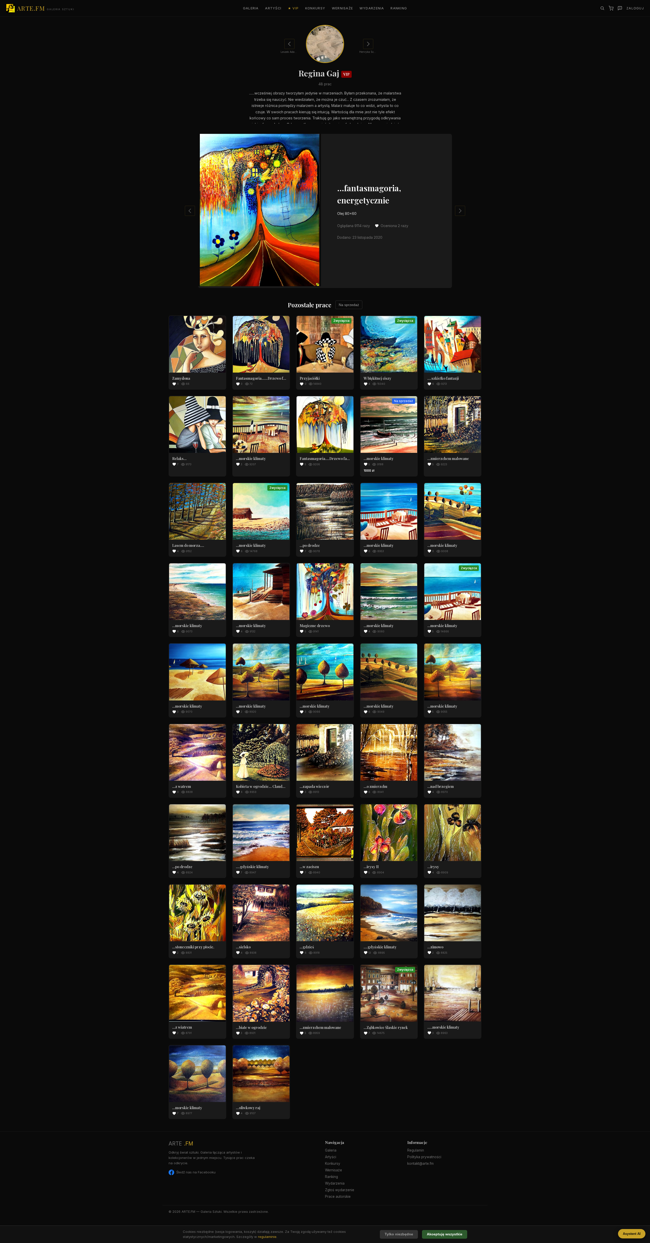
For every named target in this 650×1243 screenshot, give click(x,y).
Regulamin (415, 1150)
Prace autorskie (338, 1196)
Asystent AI (632, 1234)
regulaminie (267, 1237)
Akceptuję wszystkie (444, 1234)
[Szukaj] (602, 8)
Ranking (399, 8)
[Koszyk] (611, 8)
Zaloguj (635, 8)
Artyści (273, 8)
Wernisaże (342, 8)
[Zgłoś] (620, 8)
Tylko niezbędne (399, 1234)
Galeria (251, 8)
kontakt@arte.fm (420, 1163)
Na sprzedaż (349, 305)
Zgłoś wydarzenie (339, 1190)
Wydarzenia (372, 8)
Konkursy (315, 8)
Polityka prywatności (424, 1157)
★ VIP (293, 8)
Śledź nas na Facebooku (196, 1172)
